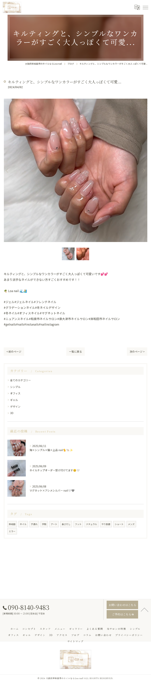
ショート (119, 524)
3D (11, 413)
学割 (44, 524)
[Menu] (145, 7)
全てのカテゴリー (20, 380)
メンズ (131, 524)
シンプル (15, 387)
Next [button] (143, 170)
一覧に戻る (75, 351)
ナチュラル (91, 524)
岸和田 (12, 524)
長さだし (66, 524)
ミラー (12, 531)
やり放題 (105, 524)
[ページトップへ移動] (144, 609)
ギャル (14, 400)
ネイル (23, 524)
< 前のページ (13, 351)
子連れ (34, 524)
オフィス (15, 393)
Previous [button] (7, 170)
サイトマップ (75, 641)
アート (54, 524)
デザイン (15, 406)
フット (78, 524)
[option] (75, 170)
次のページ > (137, 351)
